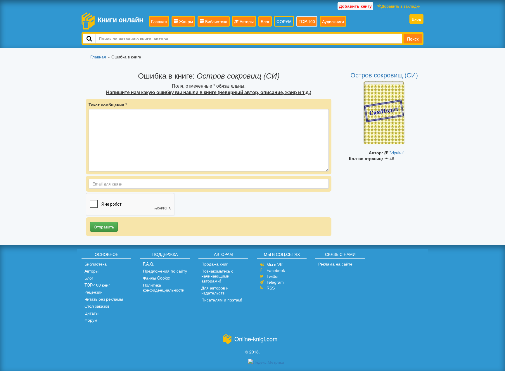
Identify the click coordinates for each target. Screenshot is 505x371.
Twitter (273, 276)
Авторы (246, 21)
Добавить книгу (355, 6)
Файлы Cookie (156, 278)
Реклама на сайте (335, 264)
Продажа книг (214, 264)
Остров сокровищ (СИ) (384, 74)
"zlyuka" (397, 152)
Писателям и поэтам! (221, 300)
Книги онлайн (120, 19)
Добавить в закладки (401, 6)
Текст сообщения (108, 105)
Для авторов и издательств (215, 290)
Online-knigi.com (256, 338)
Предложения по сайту (165, 271)
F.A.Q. (148, 264)
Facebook (276, 270)
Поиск (412, 38)
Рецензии (93, 292)
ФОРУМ (284, 21)
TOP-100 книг (97, 285)
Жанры (185, 21)
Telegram (275, 282)
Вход (416, 19)
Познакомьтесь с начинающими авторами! (217, 276)
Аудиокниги (333, 21)
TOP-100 (307, 21)
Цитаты (91, 313)
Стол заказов (96, 306)
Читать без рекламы (103, 299)
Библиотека (215, 21)
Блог (265, 21)
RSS (271, 288)
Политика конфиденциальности (163, 287)
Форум (90, 320)
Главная (159, 21)
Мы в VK (275, 265)
